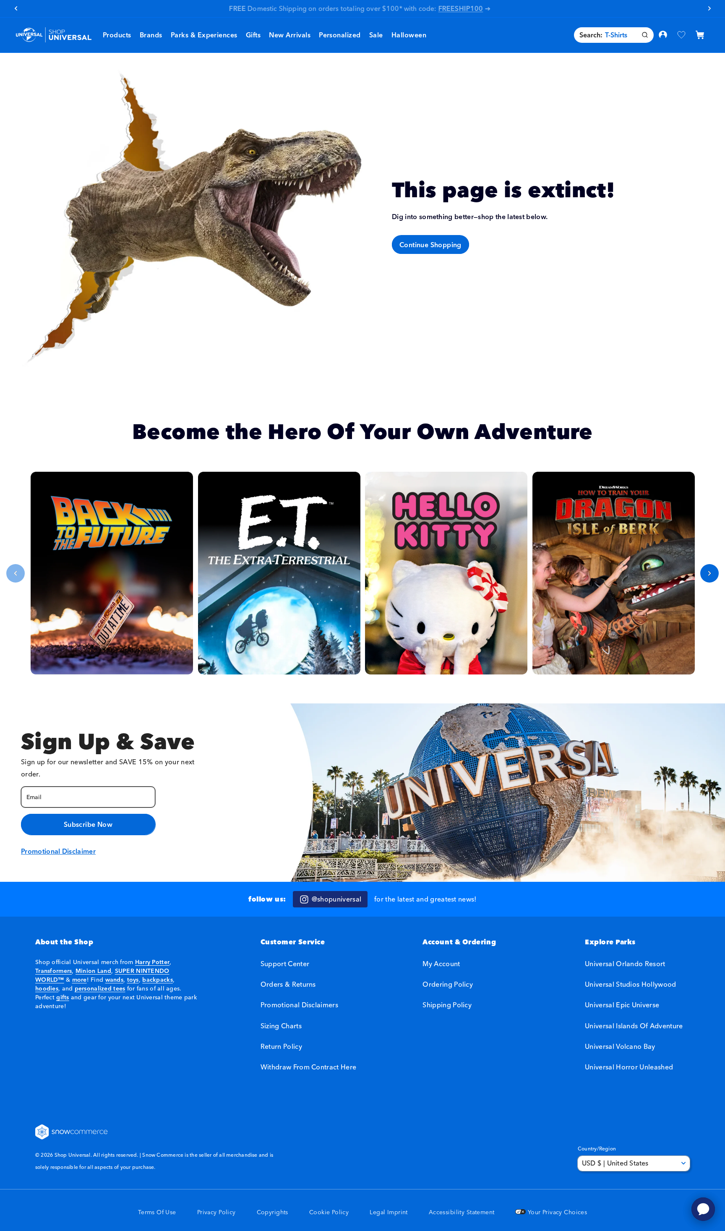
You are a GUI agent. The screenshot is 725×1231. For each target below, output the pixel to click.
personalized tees (100, 988)
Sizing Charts (281, 1026)
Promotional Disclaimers (299, 1005)
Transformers (53, 971)
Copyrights (272, 1212)
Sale (376, 35)
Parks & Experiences (204, 35)
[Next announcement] (709, 8)
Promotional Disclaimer (58, 851)
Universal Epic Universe (622, 1005)
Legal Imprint (388, 1212)
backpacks (157, 979)
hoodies (46, 988)
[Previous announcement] (16, 8)
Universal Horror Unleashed (629, 1067)
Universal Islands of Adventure (634, 1026)
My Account (441, 964)
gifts (62, 997)
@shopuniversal (336, 899)
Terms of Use (157, 1212)
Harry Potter (152, 962)
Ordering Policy (447, 984)
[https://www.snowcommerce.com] (71, 1132)
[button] (151, 35)
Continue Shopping (430, 244)
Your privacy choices (556, 1212)
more (79, 979)
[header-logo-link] (53, 35)
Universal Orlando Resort (625, 964)
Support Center (285, 964)
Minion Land (93, 971)
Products (117, 35)
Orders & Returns (288, 984)
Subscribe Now (88, 824)
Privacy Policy (216, 1212)
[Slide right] (709, 573)
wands (114, 979)
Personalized (340, 35)
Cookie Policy (329, 1212)
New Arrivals (289, 35)
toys (133, 979)
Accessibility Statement (462, 1212)
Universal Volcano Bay (620, 1046)
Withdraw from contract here (309, 1067)
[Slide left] (15, 573)
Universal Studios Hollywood (630, 984)
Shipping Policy (447, 1005)
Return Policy (281, 1046)
